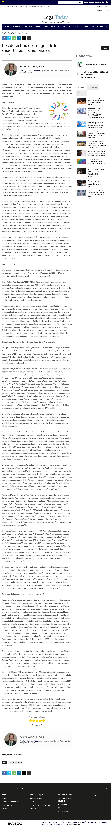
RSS (59, 808)
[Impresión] (29, 38)
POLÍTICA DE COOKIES (90, 822)
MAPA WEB (77, 822)
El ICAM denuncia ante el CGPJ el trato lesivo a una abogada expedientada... (96, 153)
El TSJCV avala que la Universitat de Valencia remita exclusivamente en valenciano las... (97, 144)
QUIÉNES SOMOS (65, 822)
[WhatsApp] (14, 38)
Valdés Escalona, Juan (32, 66)
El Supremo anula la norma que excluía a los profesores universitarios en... (96, 183)
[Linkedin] (19, 38)
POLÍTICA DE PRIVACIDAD (55, 824)
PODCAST (6, 809)
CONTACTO (43, 822)
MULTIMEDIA (7, 805)
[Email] (24, 38)
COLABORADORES (65, 795)
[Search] (80, 2)
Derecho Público (14, 33)
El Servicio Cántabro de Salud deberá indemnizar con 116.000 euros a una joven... (96, 193)
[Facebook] (4, 38)
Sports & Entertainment (15, 762)
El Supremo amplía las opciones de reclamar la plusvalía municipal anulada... (96, 101)
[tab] (81, 87)
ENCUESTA (6, 798)
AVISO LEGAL (53, 822)
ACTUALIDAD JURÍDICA (38, 795)
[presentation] (81, 87)
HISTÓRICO (62, 804)
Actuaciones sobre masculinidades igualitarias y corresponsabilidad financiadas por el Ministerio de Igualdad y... (96, 113)
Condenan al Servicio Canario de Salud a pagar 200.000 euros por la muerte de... (96, 134)
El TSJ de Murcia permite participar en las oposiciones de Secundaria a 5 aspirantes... (96, 173)
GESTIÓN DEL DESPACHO (40, 805)
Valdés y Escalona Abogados (31, 71)
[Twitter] (9, 38)
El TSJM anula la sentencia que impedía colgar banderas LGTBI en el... (96, 162)
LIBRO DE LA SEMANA (10, 802)
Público (24, 33)
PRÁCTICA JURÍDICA (37, 798)
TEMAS (4, 795)
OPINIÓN (33, 809)
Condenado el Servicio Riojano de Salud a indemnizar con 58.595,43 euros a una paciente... (97, 124)
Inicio (4, 33)
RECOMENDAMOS (64, 811)
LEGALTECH (34, 802)
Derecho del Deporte (95, 64)
